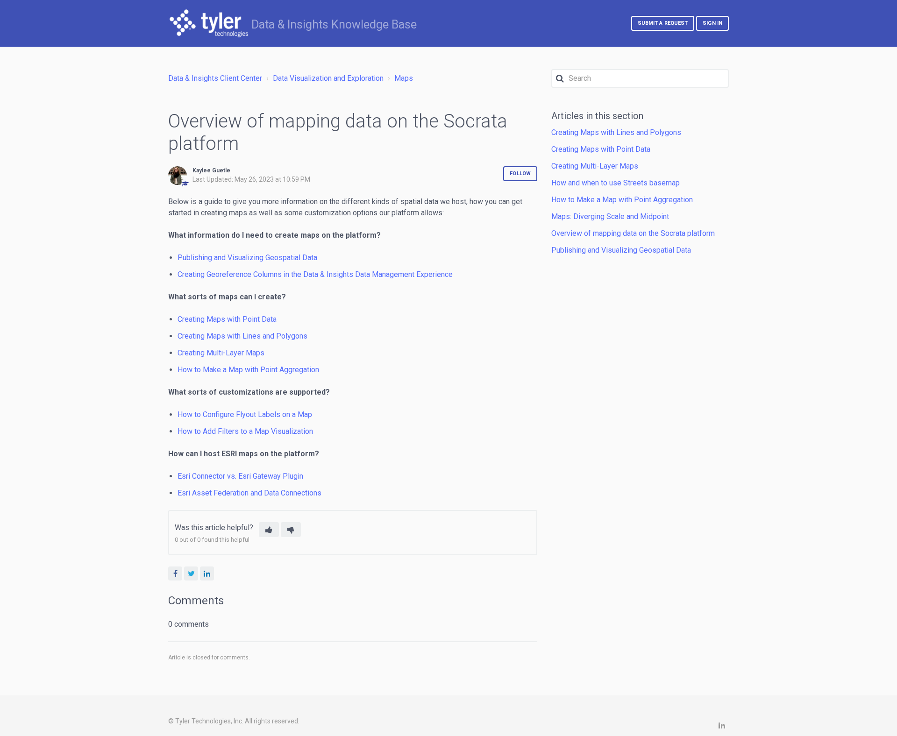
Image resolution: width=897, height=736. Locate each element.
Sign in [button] (712, 23)
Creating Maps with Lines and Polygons (242, 336)
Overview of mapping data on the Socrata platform (633, 233)
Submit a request (663, 23)
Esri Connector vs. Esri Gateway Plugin (240, 476)
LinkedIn (207, 573)
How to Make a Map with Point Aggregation (248, 369)
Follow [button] (520, 173)
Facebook (175, 573)
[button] (269, 529)
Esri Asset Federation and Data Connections (249, 492)
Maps (403, 78)
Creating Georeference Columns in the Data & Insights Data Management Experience (315, 274)
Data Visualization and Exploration (328, 78)
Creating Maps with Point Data (227, 319)
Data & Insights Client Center (215, 78)
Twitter (191, 573)
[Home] (208, 23)
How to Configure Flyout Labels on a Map (245, 414)
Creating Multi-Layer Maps (221, 352)
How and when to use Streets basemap (615, 182)
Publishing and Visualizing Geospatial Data (247, 257)
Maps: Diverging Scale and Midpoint (610, 216)
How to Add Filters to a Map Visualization (245, 431)
